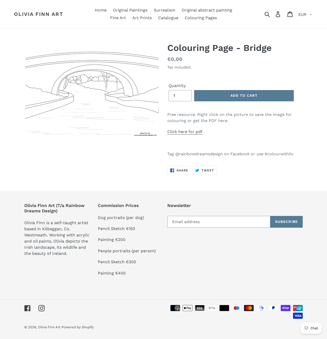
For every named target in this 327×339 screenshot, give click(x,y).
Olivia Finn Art (38, 14)
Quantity (177, 85)
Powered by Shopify (78, 327)
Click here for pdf (184, 131)
